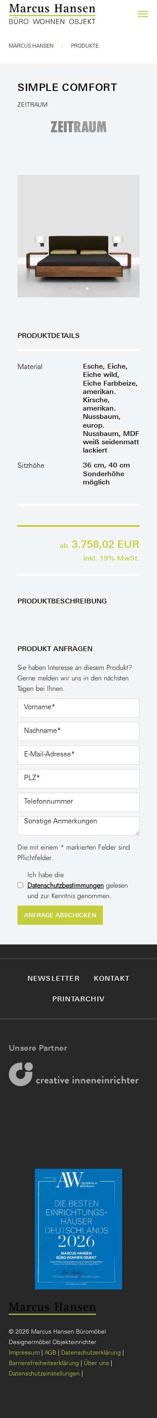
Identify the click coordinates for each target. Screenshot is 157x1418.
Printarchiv (78, 998)
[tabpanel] (78, 236)
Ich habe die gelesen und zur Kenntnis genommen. (77, 885)
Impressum (24, 1353)
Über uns (96, 1364)
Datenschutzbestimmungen (65, 885)
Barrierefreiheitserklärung (44, 1364)
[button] (137, 13)
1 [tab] (69, 288)
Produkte (85, 46)
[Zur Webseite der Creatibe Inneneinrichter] (77, 1080)
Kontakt (112, 978)
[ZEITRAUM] (78, 126)
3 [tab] (87, 288)
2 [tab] (78, 288)
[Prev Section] (35, 236)
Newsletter (53, 978)
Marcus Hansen (31, 46)
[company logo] (19, 14)
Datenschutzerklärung (91, 1353)
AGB (50, 1353)
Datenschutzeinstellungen (44, 1374)
